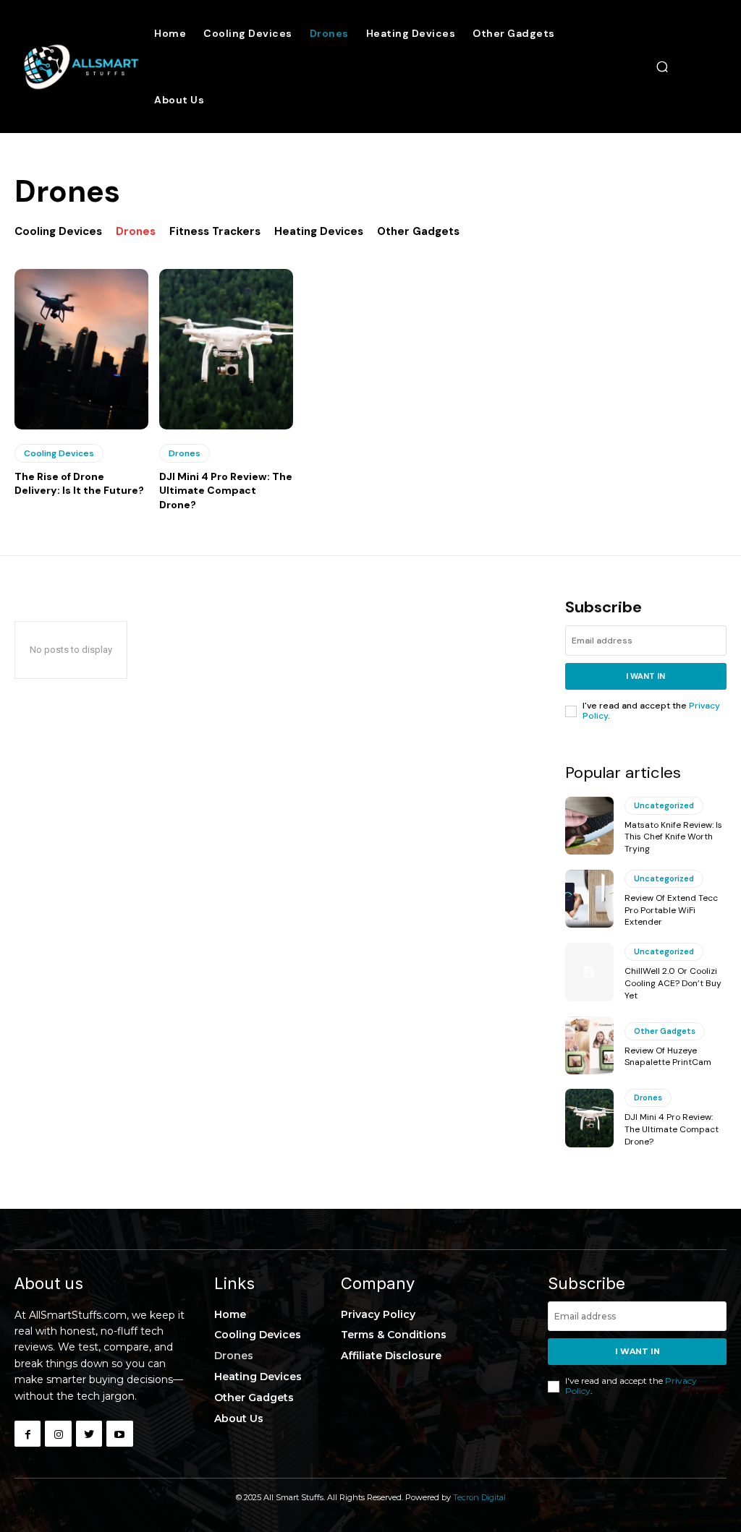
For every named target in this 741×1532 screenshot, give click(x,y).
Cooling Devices (58, 231)
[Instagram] (58, 1434)
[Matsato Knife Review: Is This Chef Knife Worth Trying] (589, 826)
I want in (645, 676)
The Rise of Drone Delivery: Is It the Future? (79, 483)
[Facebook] (27, 1434)
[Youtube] (119, 1434)
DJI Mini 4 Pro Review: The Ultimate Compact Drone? (225, 490)
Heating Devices (318, 231)
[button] (662, 67)
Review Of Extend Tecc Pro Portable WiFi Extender (671, 910)
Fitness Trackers (215, 231)
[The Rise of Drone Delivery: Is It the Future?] (81, 349)
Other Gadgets (418, 231)
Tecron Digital (479, 1497)
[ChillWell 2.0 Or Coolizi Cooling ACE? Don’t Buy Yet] (589, 972)
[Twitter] (89, 1434)
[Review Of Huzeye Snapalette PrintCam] (589, 1045)
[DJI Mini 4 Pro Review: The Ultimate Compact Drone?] (226, 349)
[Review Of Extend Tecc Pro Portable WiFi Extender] (589, 899)
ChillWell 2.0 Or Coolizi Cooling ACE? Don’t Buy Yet (672, 983)
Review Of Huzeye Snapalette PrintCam (667, 1057)
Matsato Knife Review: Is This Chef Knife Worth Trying (673, 837)
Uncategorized (664, 805)
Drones (136, 231)
